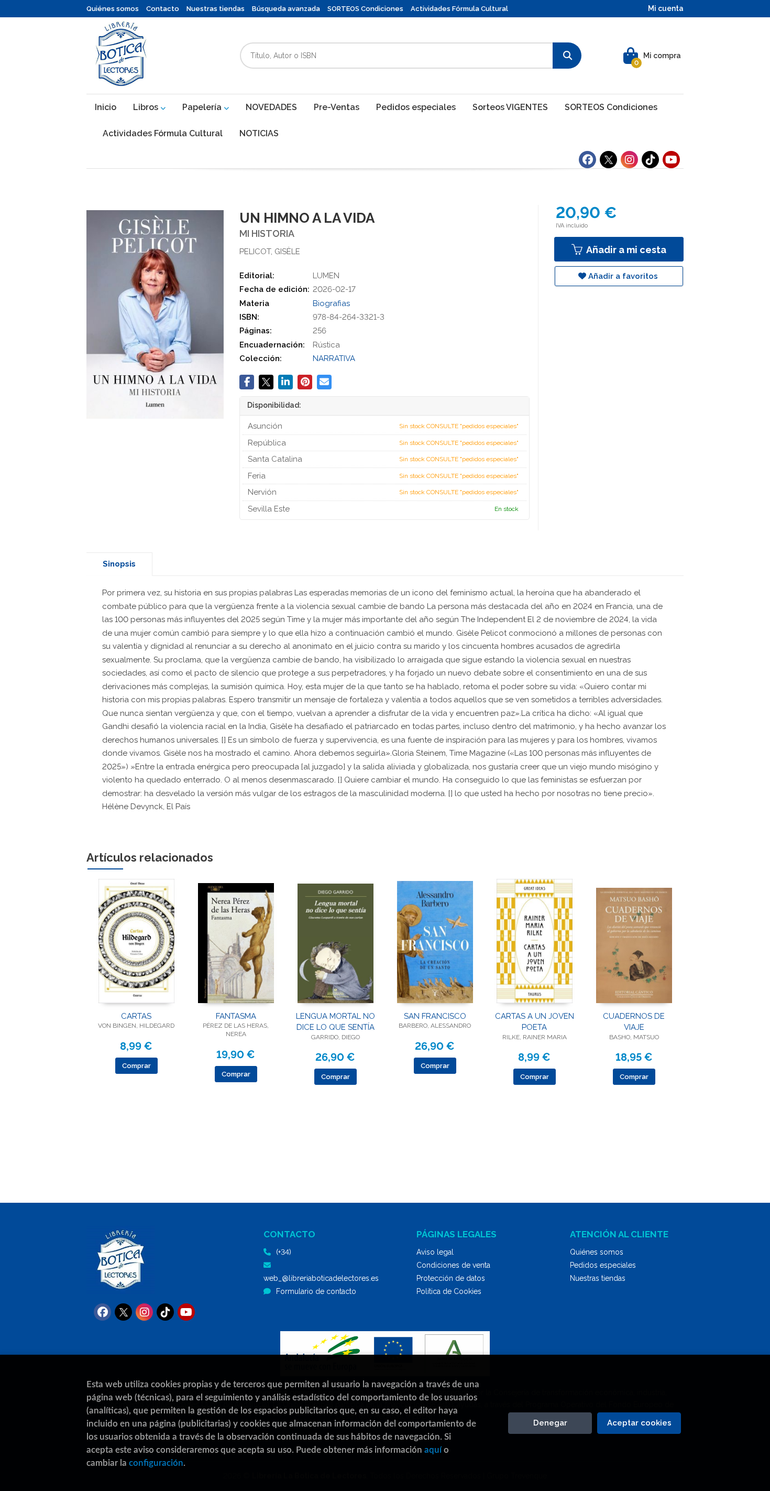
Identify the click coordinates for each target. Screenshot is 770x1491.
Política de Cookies (448, 1291)
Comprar (136, 1066)
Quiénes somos (112, 9)
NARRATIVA (334, 358)
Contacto (162, 9)
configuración (156, 1463)
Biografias (331, 303)
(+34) (283, 1252)
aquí (433, 1449)
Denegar (550, 1423)
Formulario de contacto (316, 1291)
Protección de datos (450, 1278)
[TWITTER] (608, 159)
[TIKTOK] (650, 159)
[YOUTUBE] (671, 159)
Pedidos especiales (603, 1265)
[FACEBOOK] (587, 159)
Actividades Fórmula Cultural (459, 9)
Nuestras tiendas (215, 9)
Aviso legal (435, 1252)
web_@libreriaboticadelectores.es (321, 1278)
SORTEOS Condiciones (365, 9)
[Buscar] (567, 55)
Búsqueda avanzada (286, 9)
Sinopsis (119, 564)
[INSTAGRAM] (629, 159)
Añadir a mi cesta (625, 249)
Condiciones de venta (453, 1265)
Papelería (203, 107)
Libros (146, 107)
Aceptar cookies (639, 1423)
